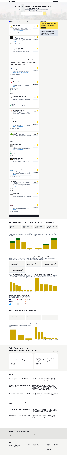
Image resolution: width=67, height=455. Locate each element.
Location (34, 12)
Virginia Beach (35, 434)
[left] (54, 351)
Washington (47, 436)
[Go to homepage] (13, 1)
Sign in (51, 1)
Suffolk (47, 434)
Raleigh (22, 436)
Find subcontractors (42, 1)
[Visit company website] (35, 26)
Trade (22, 12)
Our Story (29, 445)
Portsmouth (23, 434)
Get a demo (54, 1)
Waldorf (10, 436)
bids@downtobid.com (52, 32)
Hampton (10, 435)
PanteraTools (49, 449)
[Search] (44, 13)
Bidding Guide (56, 444)
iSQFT (48, 445)
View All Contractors (24, 215)
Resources (47, 1)
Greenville (47, 435)
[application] (21, 243)
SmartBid (48, 444)
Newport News (23, 435)
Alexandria (35, 436)
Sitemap (55, 445)
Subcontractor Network (36, 444)
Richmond (35, 435)
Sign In (29, 444)
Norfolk (10, 434)
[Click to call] (37, 26)
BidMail (48, 448)
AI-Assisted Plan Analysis (36, 445)
